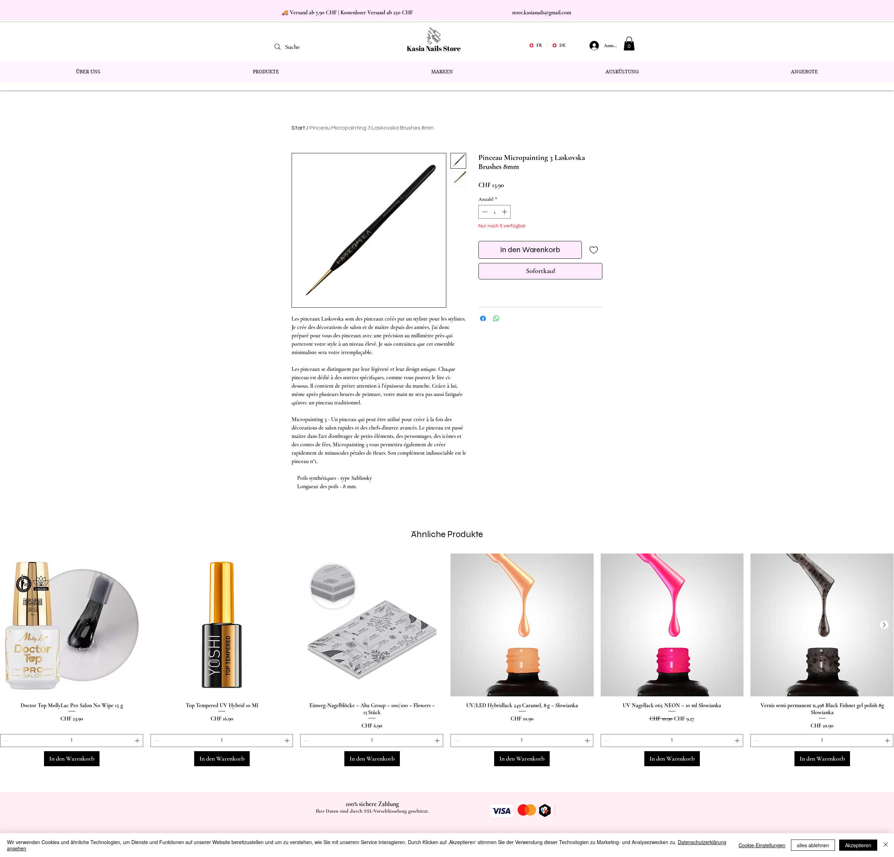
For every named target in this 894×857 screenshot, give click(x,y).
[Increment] (505, 211)
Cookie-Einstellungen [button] (762, 845)
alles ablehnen (813, 845)
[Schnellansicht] (72, 625)
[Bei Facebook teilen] (483, 318)
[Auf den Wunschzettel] (593, 250)
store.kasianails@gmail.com (541, 12)
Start (298, 128)
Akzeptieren (858, 845)
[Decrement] (484, 211)
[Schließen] (885, 845)
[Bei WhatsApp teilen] (496, 318)
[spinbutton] (494, 211)
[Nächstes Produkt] (884, 625)
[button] (629, 43)
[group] (447, 660)
